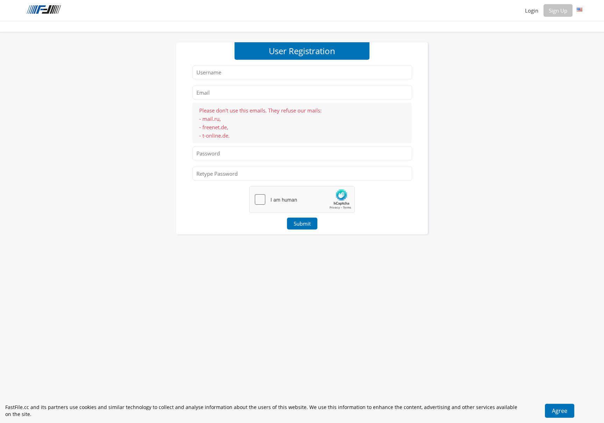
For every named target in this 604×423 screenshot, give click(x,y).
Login (531, 10)
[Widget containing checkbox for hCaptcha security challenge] (302, 199)
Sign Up (558, 10)
